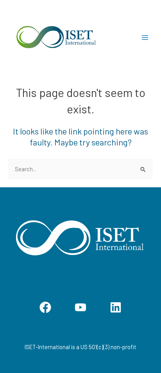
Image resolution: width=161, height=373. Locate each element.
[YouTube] (80, 307)
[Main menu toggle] (145, 38)
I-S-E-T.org (119, 37)
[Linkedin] (115, 307)
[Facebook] (45, 307)
